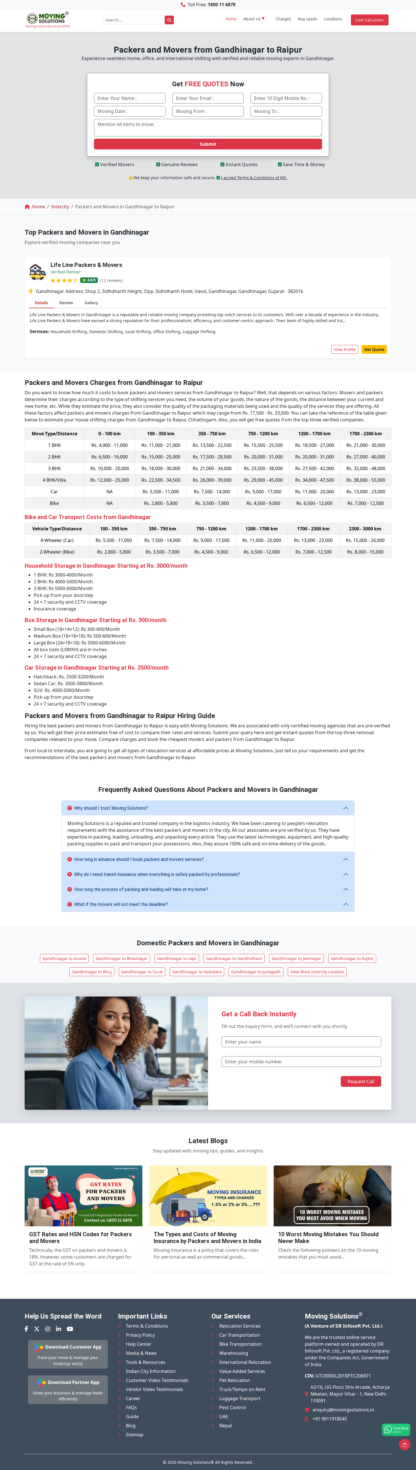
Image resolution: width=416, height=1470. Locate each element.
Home (231, 19)
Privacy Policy (140, 1335)
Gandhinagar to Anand (64, 958)
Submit (208, 144)
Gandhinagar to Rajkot (352, 958)
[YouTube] (70, 1329)
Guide (132, 1416)
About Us (252, 19)
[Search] (169, 20)
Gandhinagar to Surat (142, 971)
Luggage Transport (239, 1398)
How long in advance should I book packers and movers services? (139, 859)
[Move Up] (404, 1444)
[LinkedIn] (58, 1329)
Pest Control (232, 1407)
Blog (131, 1425)
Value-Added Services (242, 1371)
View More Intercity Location (317, 971)
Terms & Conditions (147, 1326)
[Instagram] (47, 1329)
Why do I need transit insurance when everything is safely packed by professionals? (157, 874)
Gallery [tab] (91, 302)
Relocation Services (240, 1326)
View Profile (345, 349)
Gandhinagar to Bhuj (92, 971)
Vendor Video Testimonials (154, 1389)
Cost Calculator (369, 20)
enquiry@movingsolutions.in (343, 1410)
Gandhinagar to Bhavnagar (121, 958)
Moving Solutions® (196, 1462)
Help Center (138, 1344)
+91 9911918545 (330, 1419)
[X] (37, 1329)
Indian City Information (151, 1371)
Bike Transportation (240, 1344)
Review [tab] (66, 302)
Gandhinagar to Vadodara (197, 971)
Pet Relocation (234, 1380)
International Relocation (245, 1362)
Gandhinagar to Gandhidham (234, 958)
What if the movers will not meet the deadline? (121, 904)
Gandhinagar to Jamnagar (296, 958)
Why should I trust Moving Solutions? (111, 808)
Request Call (361, 1081)
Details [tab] (41, 302)
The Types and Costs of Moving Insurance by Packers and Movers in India (207, 1237)
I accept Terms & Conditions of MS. (254, 177)
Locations (333, 19)
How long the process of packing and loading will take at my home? (141, 889)
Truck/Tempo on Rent (242, 1389)
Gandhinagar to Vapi (176, 958)
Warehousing (233, 1353)
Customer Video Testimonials (157, 1380)
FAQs (131, 1407)
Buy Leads (307, 19)
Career (133, 1398)
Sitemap (134, 1435)
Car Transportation (239, 1335)
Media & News (141, 1353)
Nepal (225, 1425)
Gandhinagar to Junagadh (256, 971)
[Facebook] (26, 1329)
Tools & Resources (145, 1362)
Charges (283, 19)
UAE (223, 1416)
